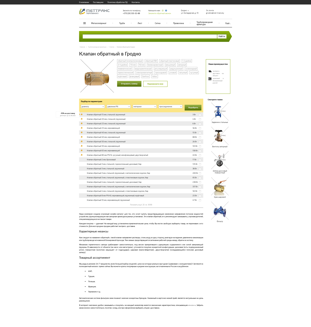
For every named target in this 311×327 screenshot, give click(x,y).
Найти (222, 36)
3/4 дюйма (122, 65)
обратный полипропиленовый (130, 61)
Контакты (136, 2)
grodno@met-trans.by (215, 13)
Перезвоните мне (155, 84)
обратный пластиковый (169, 61)
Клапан (111, 47)
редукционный (176, 69)
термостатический (125, 72)
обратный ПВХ (151, 61)
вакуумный (170, 65)
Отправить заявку (129, 83)
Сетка (157, 23)
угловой (172, 72)
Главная (82, 47)
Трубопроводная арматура (205, 23)
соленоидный (191, 69)
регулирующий (161, 69)
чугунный (194, 72)
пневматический (125, 69)
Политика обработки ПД (117, 2)
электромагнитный (144, 72)
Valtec (154, 76)
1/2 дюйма (186, 61)
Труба (122, 23)
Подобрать (193, 107)
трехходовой (160, 72)
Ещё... (228, 23)
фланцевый (134, 76)
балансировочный (155, 65)
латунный (183, 72)
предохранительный (143, 69)
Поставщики (98, 2)
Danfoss (145, 76)
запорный (182, 65)
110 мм (133, 65)
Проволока (178, 23)
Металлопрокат (98, 23)
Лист (140, 23)
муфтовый (122, 76)
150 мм (142, 65)
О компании (84, 2)
